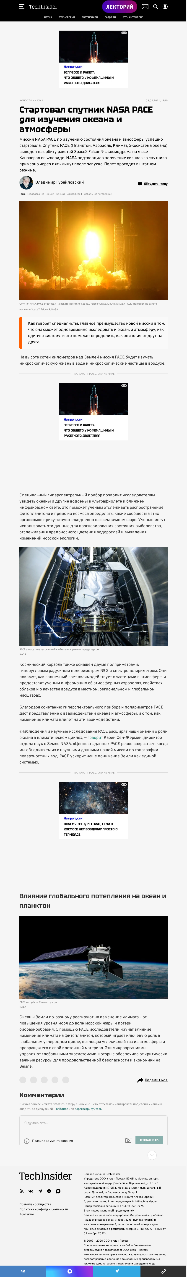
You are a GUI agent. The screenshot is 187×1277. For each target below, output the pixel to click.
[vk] (31, 1191)
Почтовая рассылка (145, 6)
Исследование (35, 194)
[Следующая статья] (93, 1155)
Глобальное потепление (97, 194)
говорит (95, 737)
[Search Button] (155, 6)
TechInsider (43, 7)
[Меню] (21, 6)
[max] (58, 1191)
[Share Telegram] (116, 1271)
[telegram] (40, 1191)
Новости (25, 100)
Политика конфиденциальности (43, 1209)
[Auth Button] (165, 6)
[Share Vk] (23, 1271)
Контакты (26, 1214)
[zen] (49, 1191)
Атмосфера (74, 194)
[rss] (21, 1191)
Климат (60, 194)
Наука (39, 100)
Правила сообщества (35, 1204)
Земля (50, 194)
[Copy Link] (163, 1271)
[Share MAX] (69, 1271)
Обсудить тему (156, 184)
